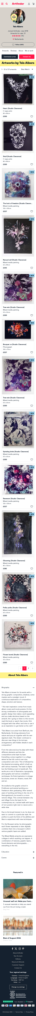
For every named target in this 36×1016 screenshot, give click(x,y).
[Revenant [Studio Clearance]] (18, 485)
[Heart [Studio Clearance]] (18, 95)
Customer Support (18, 965)
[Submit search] (6, 3)
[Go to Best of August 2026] (18, 928)
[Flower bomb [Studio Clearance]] (18, 641)
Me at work (29, 51)
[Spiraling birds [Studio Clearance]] (18, 435)
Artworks (5, 51)
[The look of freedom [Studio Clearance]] (18, 190)
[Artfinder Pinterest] (23, 948)
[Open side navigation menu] (2, 3)
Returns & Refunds (18, 962)
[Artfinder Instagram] (20, 948)
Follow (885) (19, 45)
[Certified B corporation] (18, 995)
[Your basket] (33, 3)
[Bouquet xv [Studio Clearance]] (18, 336)
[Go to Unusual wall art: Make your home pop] (18, 894)
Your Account (18, 956)
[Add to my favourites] (31, 116)
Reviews (14, 51)
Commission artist (10, 57)
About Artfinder (18, 953)
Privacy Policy (29, 1012)
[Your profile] (29, 4)
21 (25, 33)
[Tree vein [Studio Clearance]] (18, 294)
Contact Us (18, 968)
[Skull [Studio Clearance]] (18, 143)
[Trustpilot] (18, 1001)
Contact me (27, 57)
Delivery (18, 959)
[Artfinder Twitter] (16, 948)
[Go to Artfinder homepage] (18, 3)
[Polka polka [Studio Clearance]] (18, 594)
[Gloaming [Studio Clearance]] (18, 540)
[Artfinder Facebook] (12, 948)
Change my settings (18, 987)
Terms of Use (19, 1012)
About (21, 51)
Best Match (25, 69)
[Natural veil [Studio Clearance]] (18, 242)
